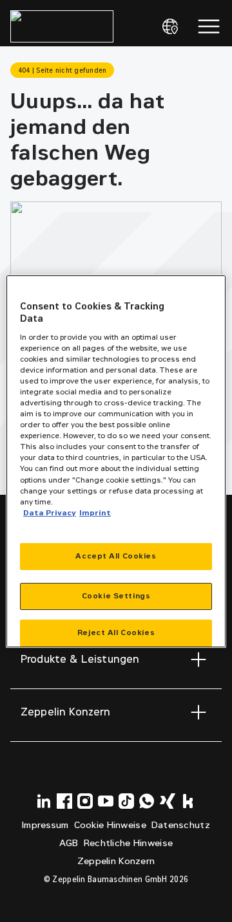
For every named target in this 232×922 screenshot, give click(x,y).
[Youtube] (105, 801)
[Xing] (167, 801)
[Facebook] (64, 801)
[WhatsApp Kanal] (147, 801)
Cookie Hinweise (110, 825)
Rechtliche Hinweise (128, 843)
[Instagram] (85, 801)
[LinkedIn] (44, 801)
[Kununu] (188, 801)
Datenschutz (180, 825)
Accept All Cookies (115, 555)
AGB (69, 843)
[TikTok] (126, 801)
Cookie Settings (116, 595)
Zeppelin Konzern (116, 861)
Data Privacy (49, 512)
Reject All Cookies (116, 632)
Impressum (45, 825)
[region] (116, 461)
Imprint (95, 512)
